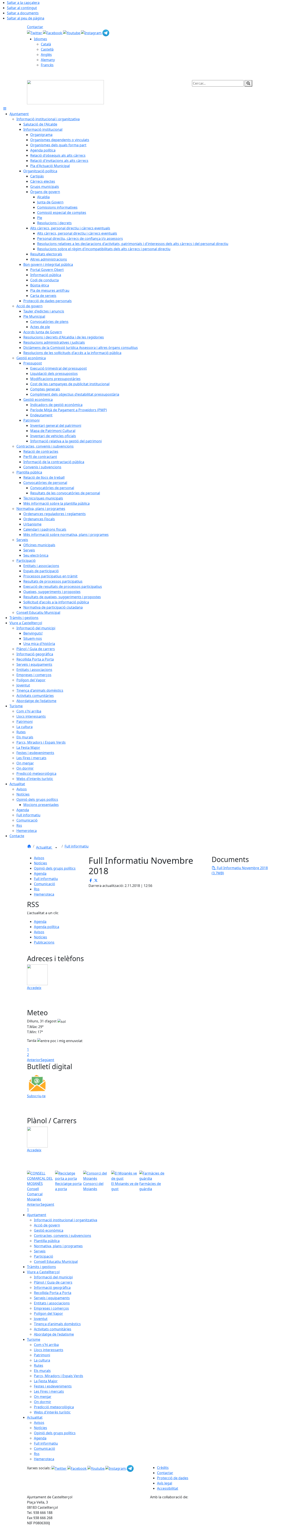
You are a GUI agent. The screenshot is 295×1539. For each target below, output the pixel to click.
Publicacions (44, 942)
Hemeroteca (44, 894)
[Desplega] (56, 848)
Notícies (40, 863)
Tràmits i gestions (41, 1266)
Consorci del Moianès (93, 1186)
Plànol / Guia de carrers (53, 1282)
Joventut (41, 1318)
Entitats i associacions (52, 1303)
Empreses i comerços (51, 1308)
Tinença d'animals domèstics (57, 1323)
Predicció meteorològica (54, 1407)
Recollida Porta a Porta (52, 1292)
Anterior (34, 1059)
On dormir (42, 1401)
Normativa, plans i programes (58, 1246)
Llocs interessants (48, 1349)
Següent (47, 1059)
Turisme (33, 1339)
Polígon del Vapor (48, 1313)
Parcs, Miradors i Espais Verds (58, 1375)
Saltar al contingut (22, 7)
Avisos (39, 858)
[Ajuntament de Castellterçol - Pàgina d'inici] (65, 91)
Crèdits (163, 1467)
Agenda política (46, 926)
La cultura (42, 1360)
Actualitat (44, 847)
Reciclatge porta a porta (68, 1186)
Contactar (35, 26)
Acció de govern (47, 1225)
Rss (37, 889)
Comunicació (44, 884)
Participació (43, 1256)
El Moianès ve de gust (124, 1186)
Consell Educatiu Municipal (56, 1261)
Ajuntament (36, 1214)
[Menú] (5, 108)
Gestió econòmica (48, 1230)
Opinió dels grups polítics (55, 868)
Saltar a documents (23, 13)
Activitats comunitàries (52, 1329)
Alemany (48, 59)
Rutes (38, 1365)
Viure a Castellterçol (43, 1272)
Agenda (40, 873)
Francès (47, 65)
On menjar (42, 1396)
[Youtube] (72, 32)
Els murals (42, 1370)
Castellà (47, 49)
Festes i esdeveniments (53, 1386)
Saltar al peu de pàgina (25, 18)
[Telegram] (105, 32)
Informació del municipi (53, 1277)
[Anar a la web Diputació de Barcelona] (209, 1518)
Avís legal (164, 1483)
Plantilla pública (47, 1240)
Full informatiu (77, 846)
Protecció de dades (172, 1478)
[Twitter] (35, 32)
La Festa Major (46, 1381)
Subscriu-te (36, 1096)
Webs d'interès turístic (52, 1412)
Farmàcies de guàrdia (150, 1186)
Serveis (40, 1251)
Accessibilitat (167, 1488)
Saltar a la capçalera (23, 2)
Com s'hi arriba (46, 1344)
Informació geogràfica (52, 1287)
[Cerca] (248, 83)
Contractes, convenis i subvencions (62, 1235)
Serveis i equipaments (52, 1298)
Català (46, 44)
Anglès (46, 54)
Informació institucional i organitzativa (65, 1220)
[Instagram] (91, 32)
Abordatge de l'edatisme (54, 1334)
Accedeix (34, 987)
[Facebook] (53, 32)
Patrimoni (42, 1355)
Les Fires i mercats (49, 1391)
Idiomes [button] (40, 39)
